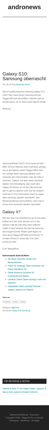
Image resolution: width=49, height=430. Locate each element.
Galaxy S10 (16, 311)
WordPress (25, 421)
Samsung (26, 311)
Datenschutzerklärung (19, 415)
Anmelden (35, 421)
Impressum (34, 415)
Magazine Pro (27, 418)
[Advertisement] (24, 41)
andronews (24, 7)
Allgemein (15, 308)
